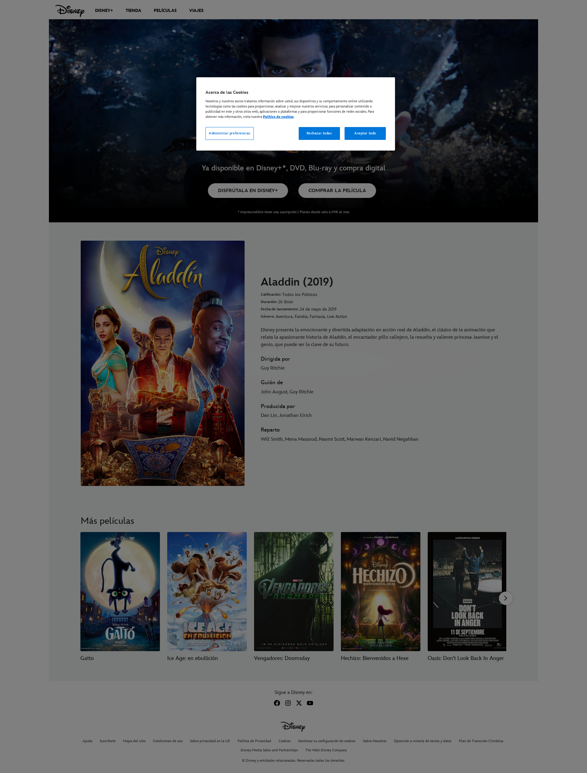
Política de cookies (278, 117)
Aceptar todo (365, 133)
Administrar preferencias (229, 133)
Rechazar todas (319, 133)
